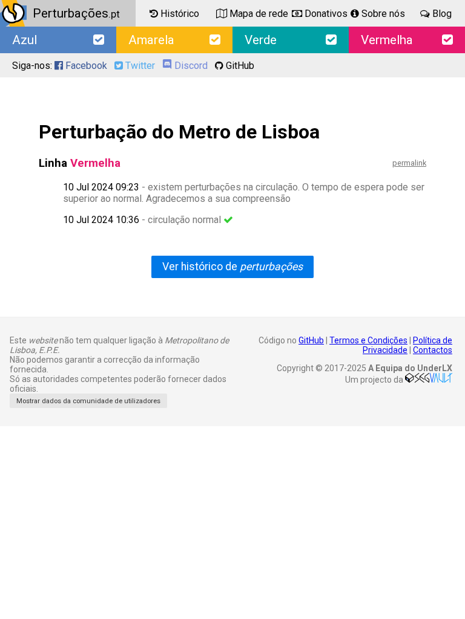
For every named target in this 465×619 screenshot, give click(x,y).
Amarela (151, 40)
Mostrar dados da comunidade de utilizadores (88, 401)
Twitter (139, 65)
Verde (261, 40)
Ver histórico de (232, 267)
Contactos (432, 350)
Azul (24, 40)
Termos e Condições (368, 340)
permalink (409, 162)
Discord (190, 65)
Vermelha (387, 40)
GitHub (238, 65)
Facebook (85, 65)
